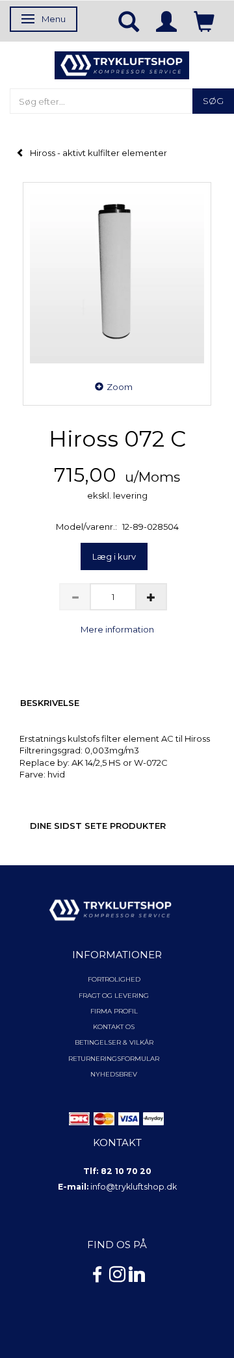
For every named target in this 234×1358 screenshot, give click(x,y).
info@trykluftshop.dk (133, 1187)
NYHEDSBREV (113, 1074)
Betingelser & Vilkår (114, 1042)
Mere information (117, 629)
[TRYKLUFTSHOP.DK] (122, 64)
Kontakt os (114, 1027)
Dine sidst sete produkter (98, 825)
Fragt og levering (114, 995)
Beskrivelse (49, 703)
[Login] (166, 21)
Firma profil (114, 1011)
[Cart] (204, 21)
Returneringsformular (113, 1058)
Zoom (120, 387)
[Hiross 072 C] (117, 276)
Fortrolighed (114, 979)
